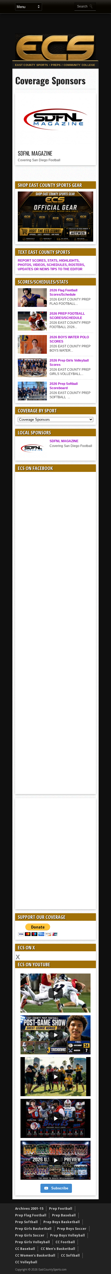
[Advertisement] (61, 23)
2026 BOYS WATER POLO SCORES (69, 339)
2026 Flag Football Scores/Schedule (63, 292)
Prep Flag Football (30, 1215)
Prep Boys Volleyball (67, 1235)
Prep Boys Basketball (61, 1222)
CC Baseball (25, 1248)
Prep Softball (26, 1222)
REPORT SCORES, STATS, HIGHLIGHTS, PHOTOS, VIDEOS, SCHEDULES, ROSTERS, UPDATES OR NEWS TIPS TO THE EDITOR (51, 265)
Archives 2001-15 (29, 1208)
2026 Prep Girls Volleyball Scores (69, 363)
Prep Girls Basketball (33, 1228)
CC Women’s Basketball (35, 1255)
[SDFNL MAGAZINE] (55, 144)
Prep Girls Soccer (29, 1235)
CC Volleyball (26, 1262)
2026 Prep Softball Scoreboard (64, 386)
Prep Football (60, 1208)
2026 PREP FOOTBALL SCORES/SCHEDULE (67, 316)
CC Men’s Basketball (58, 1248)
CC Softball (70, 1255)
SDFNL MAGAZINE (35, 153)
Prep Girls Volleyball (32, 1242)
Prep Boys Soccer (71, 1228)
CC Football (65, 1242)
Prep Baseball (64, 1215)
